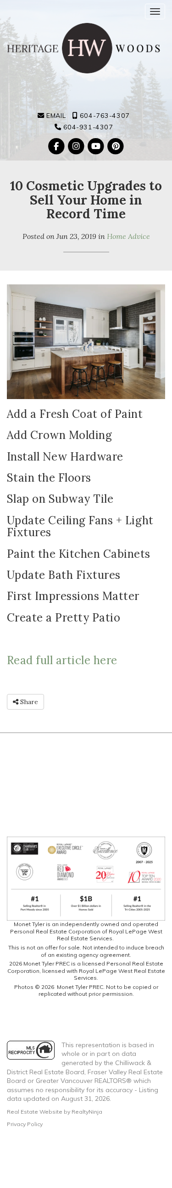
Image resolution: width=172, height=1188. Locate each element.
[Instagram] (77, 146)
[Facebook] (57, 146)
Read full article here (62, 660)
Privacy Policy (25, 1124)
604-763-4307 (103, 115)
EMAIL (55, 115)
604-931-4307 (87, 127)
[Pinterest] (116, 146)
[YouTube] (97, 146)
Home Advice (128, 236)
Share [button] (28, 702)
